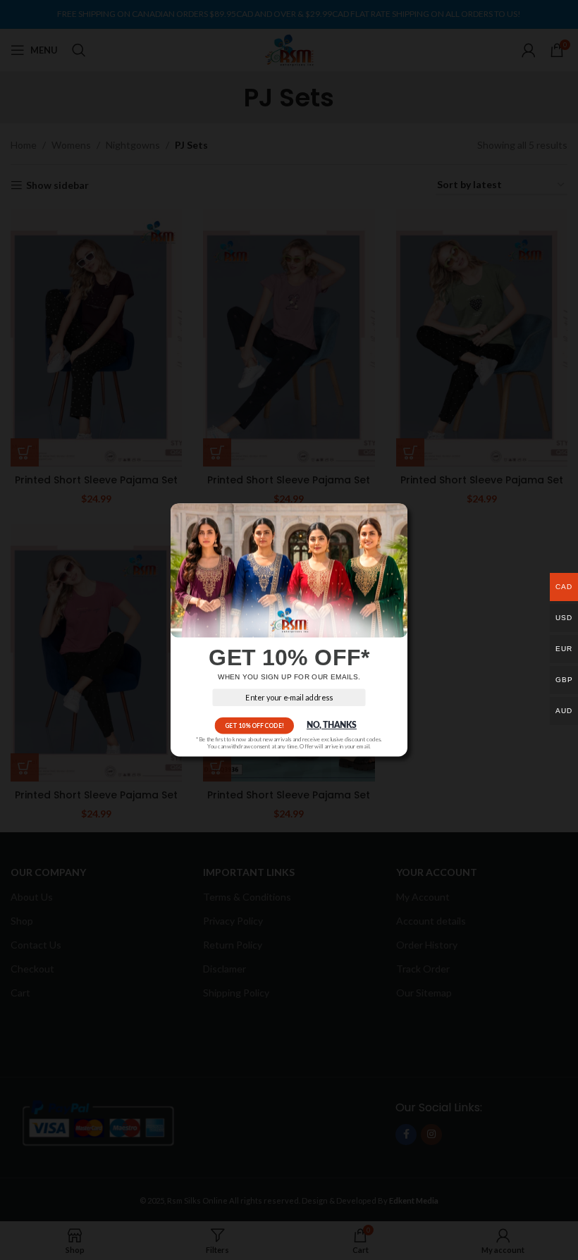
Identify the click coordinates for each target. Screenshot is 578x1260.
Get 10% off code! (254, 725)
